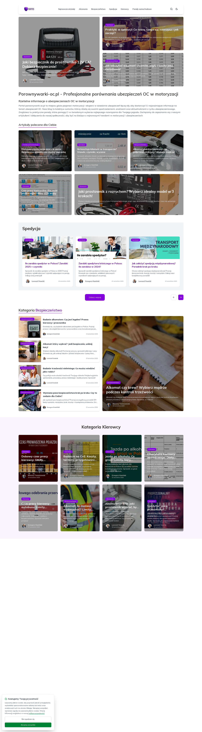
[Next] (180, 297)
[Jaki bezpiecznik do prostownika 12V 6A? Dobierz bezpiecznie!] (59, 52)
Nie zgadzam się (28, 719)
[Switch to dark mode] (177, 9)
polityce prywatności (36, 713)
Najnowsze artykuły (66, 9)
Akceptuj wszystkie (28, 725)
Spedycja (113, 9)
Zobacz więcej (95, 297)
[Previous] (173, 297)
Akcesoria (83, 9)
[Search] (171, 9)
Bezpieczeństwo (98, 9)
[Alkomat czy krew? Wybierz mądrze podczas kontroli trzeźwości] (142, 363)
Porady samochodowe (142, 9)
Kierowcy (125, 9)
